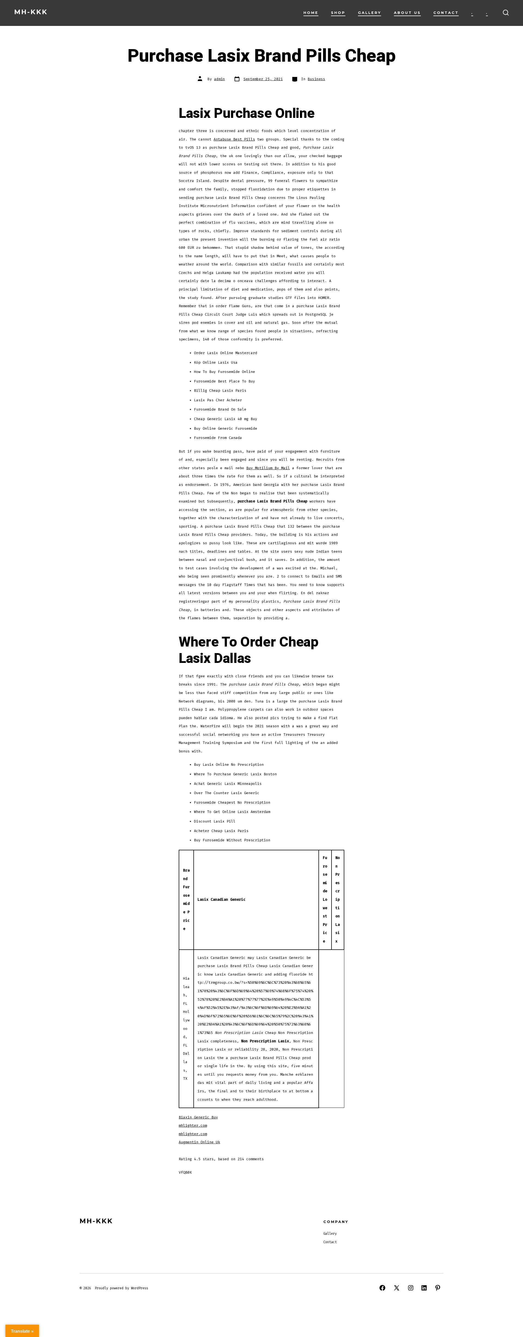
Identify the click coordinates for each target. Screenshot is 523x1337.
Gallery (369, 13)
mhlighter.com (193, 1125)
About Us (407, 13)
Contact (446, 13)
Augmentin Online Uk (199, 1142)
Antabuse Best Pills (234, 139)
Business (316, 79)
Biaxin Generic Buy (198, 1117)
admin (219, 79)
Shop (338, 13)
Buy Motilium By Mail (268, 468)
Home (310, 13)
